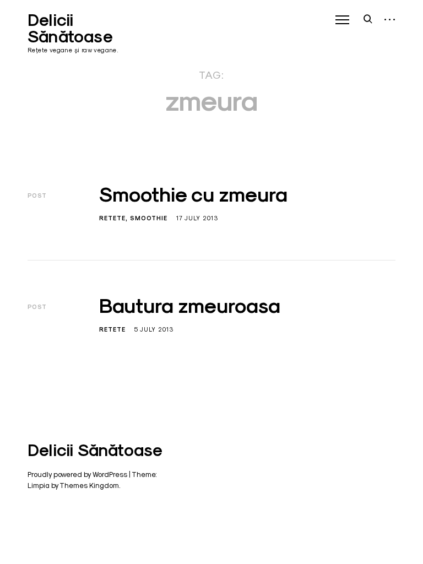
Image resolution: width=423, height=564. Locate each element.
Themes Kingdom (89, 485)
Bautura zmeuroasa (189, 305)
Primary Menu (342, 20)
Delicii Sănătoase (70, 28)
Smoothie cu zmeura (193, 194)
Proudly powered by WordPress (77, 474)
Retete (112, 218)
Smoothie (148, 218)
